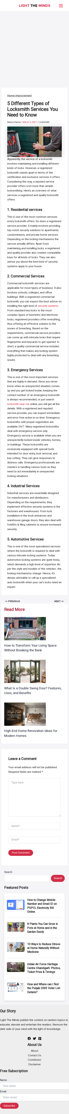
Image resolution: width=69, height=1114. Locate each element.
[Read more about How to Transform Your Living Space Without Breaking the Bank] (25, 628)
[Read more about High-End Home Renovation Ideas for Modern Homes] (25, 714)
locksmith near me (18, 404)
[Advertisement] (34, 47)
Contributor (34, 1059)
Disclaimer (34, 1064)
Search (8, 872)
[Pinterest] (39, 1038)
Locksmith (44, 122)
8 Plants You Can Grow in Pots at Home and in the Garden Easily (42, 927)
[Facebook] (29, 1038)
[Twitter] (34, 1038)
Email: (3, 1091)
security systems (48, 305)
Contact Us (34, 1055)
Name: (3, 1080)
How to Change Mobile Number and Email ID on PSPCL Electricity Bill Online (42, 905)
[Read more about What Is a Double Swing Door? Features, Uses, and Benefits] (25, 671)
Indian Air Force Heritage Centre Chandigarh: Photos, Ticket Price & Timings (44, 968)
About (34, 1050)
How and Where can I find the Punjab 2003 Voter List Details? (43, 988)
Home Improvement (19, 95)
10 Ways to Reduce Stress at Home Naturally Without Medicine (43, 948)
